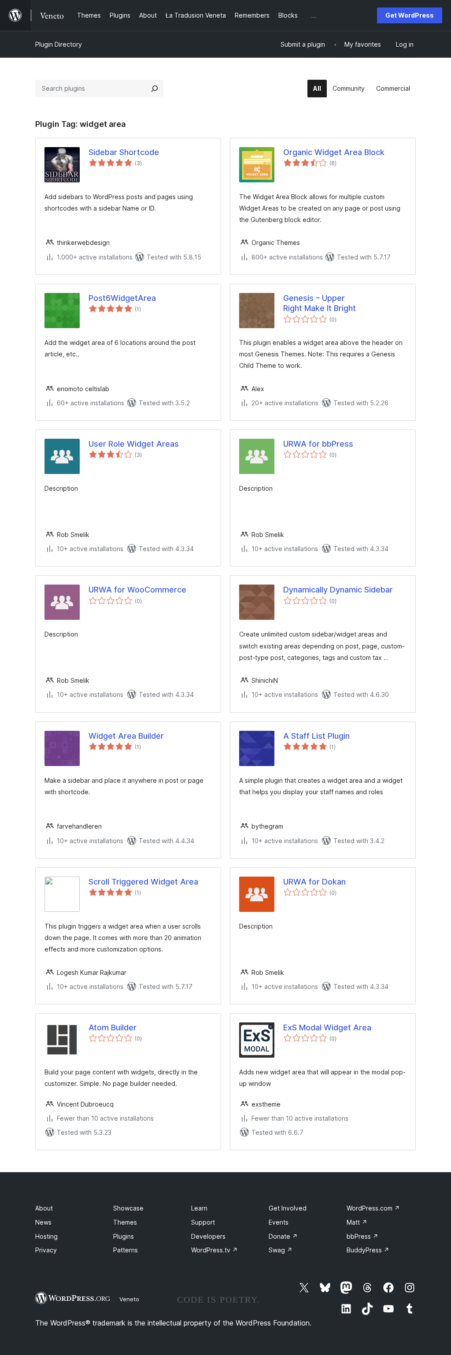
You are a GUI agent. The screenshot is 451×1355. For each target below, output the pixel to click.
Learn (199, 1208)
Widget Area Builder (126, 735)
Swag (280, 1250)
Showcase (128, 1208)
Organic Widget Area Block (333, 152)
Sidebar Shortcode (124, 152)
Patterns (125, 1250)
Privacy (46, 1250)
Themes (125, 1222)
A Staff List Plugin (316, 735)
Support (203, 1222)
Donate (283, 1236)
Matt (357, 1222)
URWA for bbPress (318, 443)
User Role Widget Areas (134, 443)
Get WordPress (409, 15)
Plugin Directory (58, 44)
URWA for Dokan (314, 881)
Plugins (123, 1236)
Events (278, 1222)
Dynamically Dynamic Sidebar (338, 589)
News (43, 1222)
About (44, 1208)
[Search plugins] (154, 88)
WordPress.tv (214, 1250)
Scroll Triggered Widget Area (143, 881)
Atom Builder (113, 1027)
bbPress (362, 1236)
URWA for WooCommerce (137, 589)
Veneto (129, 1299)
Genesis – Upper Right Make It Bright (319, 303)
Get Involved (288, 1208)
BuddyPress (368, 1250)
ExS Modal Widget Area (327, 1027)
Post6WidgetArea (122, 298)
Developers (208, 1236)
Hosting (46, 1236)
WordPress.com (373, 1208)
